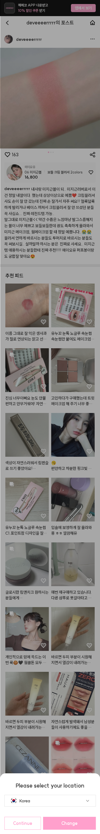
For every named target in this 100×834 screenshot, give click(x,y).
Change (69, 823)
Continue (22, 823)
